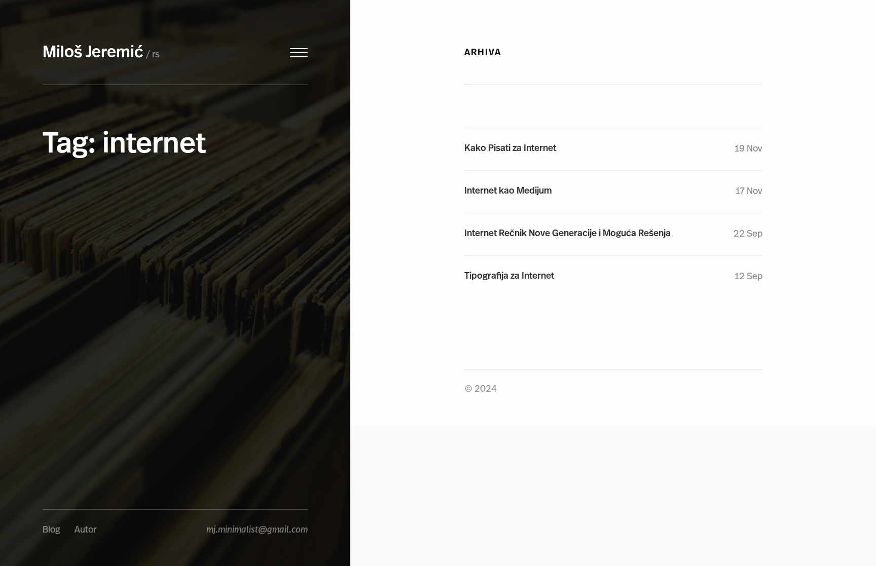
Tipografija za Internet (509, 276)
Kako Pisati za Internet (510, 149)
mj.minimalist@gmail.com (257, 530)
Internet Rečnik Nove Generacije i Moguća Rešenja (567, 234)
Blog (51, 530)
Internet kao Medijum (508, 191)
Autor (85, 530)
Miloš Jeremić (93, 53)
